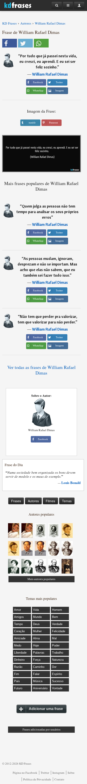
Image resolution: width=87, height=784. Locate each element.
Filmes (50, 501)
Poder (56, 645)
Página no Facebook (25, 773)
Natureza (58, 659)
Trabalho (57, 652)
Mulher (37, 631)
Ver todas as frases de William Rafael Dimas (41, 370)
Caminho (38, 667)
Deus (36, 624)
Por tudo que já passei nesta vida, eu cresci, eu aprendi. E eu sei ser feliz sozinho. (48, 61)
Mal (54, 638)
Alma (36, 638)
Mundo (37, 617)
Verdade (57, 624)
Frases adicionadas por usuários (41, 729)
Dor (54, 667)
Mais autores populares (41, 579)
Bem (55, 617)
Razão (18, 667)
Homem (57, 609)
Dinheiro (19, 659)
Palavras (38, 652)
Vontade (57, 688)
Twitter (45, 773)
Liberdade (20, 652)
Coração (19, 631)
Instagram (58, 773)
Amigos (19, 617)
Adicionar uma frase (46, 709)
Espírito (57, 674)
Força (36, 659)
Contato (59, 779)
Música (37, 681)
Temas (67, 501)
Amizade (19, 638)
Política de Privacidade (37, 779)
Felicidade (58, 631)
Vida (36, 609)
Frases (16, 501)
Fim (16, 674)
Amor (17, 609)
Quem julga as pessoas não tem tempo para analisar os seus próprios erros (47, 212)
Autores (33, 501)
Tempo (18, 624)
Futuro (18, 688)
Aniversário (40, 688)
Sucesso (57, 681)
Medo (17, 645)
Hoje (36, 645)
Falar (36, 674)
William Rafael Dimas (50, 74)
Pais (17, 681)
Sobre (71, 773)
